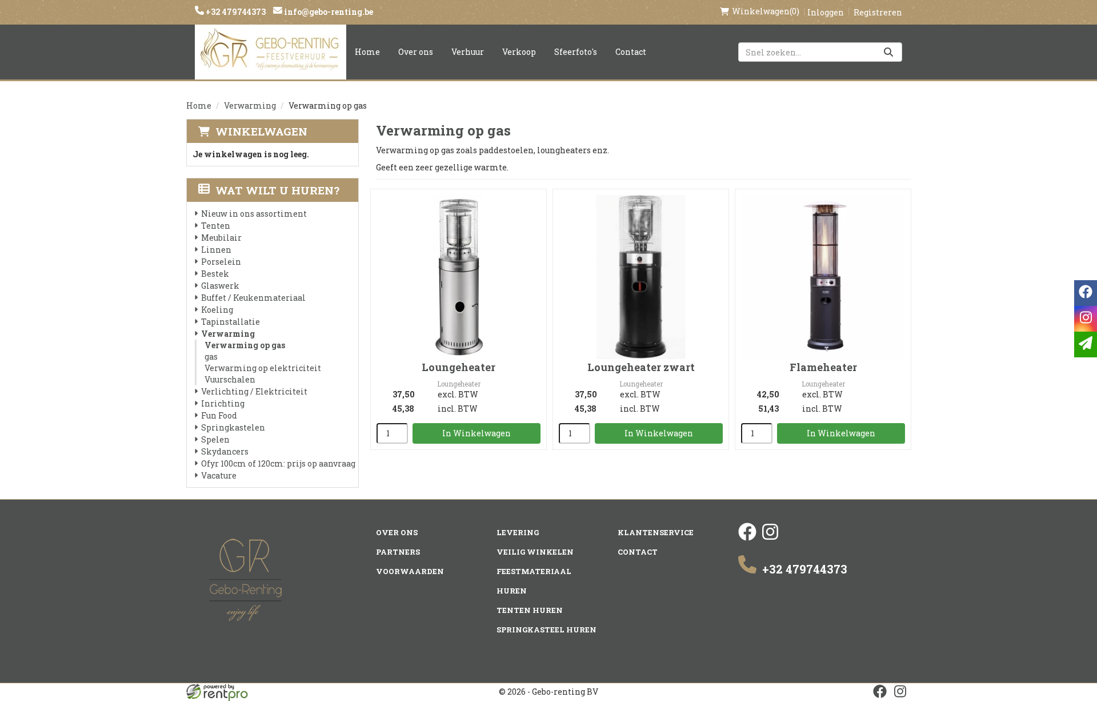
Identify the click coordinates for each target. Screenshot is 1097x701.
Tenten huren (530, 610)
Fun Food (219, 415)
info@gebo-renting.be (327, 11)
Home (367, 51)
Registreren (878, 12)
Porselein (221, 261)
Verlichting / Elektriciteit (254, 391)
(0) (765, 11)
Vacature (219, 475)
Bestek (215, 273)
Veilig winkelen (535, 552)
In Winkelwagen (476, 433)
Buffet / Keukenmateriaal (253, 297)
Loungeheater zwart (641, 367)
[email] (1085, 344)
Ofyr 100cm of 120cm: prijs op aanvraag (278, 463)
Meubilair (221, 237)
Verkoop (519, 51)
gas (211, 356)
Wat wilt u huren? (277, 190)
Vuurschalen (230, 379)
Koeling (217, 309)
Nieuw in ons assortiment (254, 213)
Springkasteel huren (546, 629)
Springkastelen (233, 427)
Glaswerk (220, 285)
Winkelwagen (261, 131)
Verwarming (250, 105)
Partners (398, 552)
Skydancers (225, 451)
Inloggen (825, 12)
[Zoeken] (888, 52)
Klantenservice (656, 532)
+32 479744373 (235, 11)
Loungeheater (458, 367)
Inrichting (223, 403)
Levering (518, 532)
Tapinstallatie (230, 321)
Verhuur (467, 51)
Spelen (215, 439)
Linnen (216, 249)
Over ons (415, 51)
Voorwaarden (410, 571)
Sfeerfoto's (575, 51)
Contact (630, 51)
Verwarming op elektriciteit (263, 368)
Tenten (215, 225)
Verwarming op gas (245, 345)
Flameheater (823, 367)
